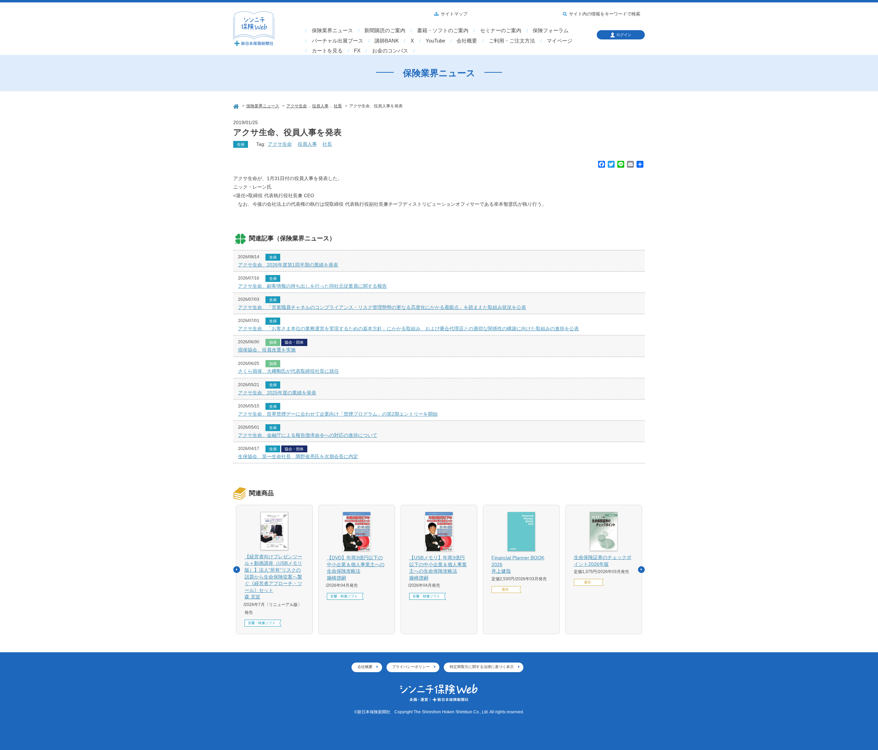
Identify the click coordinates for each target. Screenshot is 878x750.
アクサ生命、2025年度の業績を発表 (277, 392)
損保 (273, 342)
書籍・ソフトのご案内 (442, 30)
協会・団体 (294, 342)
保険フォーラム (551, 30)
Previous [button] (236, 569)
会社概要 (466, 41)
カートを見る (327, 50)
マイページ (559, 41)
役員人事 (307, 144)
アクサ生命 (280, 144)
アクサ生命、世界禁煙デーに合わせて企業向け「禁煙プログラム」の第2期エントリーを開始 (338, 414)
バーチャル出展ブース (337, 41)
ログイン (623, 35)
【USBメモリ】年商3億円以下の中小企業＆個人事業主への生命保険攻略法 (438, 568)
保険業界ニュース (332, 30)
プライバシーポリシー (411, 667)
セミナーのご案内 (500, 30)
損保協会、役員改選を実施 (267, 350)
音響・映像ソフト (261, 623)
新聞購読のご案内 (384, 30)
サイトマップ (454, 14)
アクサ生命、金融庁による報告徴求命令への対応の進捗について (307, 435)
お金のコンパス (390, 50)
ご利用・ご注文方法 (512, 41)
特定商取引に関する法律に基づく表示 (482, 667)
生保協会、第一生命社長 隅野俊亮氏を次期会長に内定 (298, 456)
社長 (327, 144)
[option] (274, 569)
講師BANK (387, 41)
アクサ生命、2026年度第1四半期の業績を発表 (288, 264)
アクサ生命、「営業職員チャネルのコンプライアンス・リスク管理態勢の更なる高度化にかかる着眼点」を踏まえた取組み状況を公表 (382, 307)
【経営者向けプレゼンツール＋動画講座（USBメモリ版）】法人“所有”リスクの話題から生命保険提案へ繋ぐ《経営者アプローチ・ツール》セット (273, 577)
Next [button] (641, 569)
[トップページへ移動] (236, 105)
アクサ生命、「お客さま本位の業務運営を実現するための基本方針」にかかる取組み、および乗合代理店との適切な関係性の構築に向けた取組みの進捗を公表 (408, 328)
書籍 (505, 589)
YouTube (435, 41)
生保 (241, 144)
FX (357, 50)
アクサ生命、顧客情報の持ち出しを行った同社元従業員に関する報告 (312, 286)
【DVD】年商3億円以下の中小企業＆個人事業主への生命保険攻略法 (355, 568)
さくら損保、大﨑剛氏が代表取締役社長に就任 (288, 371)
